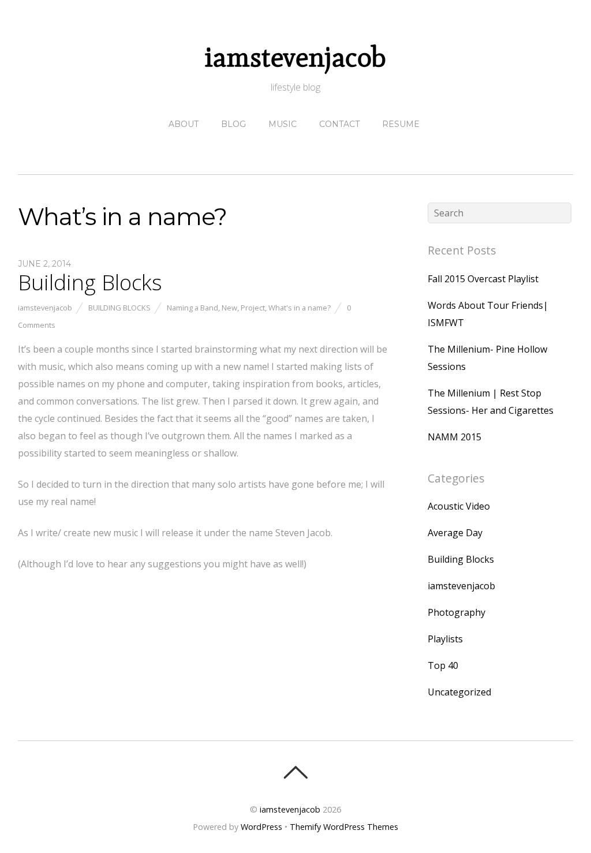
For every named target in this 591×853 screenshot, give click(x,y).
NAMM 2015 (454, 437)
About (184, 124)
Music (282, 124)
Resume (401, 124)
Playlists (445, 639)
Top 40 (443, 665)
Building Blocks (90, 282)
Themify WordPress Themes (344, 826)
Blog (233, 124)
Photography (456, 612)
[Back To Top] (295, 772)
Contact (339, 124)
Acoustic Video (459, 506)
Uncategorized (459, 692)
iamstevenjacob (45, 307)
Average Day (455, 532)
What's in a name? (299, 307)
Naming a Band (192, 307)
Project (253, 307)
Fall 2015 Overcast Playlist (483, 278)
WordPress (261, 826)
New (229, 307)
